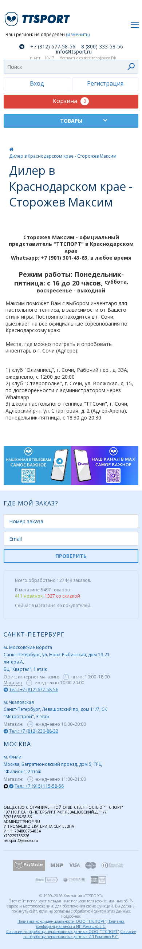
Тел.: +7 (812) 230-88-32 (33, 731)
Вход (37, 83)
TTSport (38, 16)
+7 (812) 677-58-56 (52, 46)
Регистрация (105, 83)
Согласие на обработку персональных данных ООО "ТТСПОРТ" (62, 931)
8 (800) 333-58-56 (102, 46)
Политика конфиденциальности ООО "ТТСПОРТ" (61, 921)
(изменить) (78, 34)
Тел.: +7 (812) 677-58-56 (33, 689)
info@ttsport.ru (74, 51)
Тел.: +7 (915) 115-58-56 (39, 786)
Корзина (69, 101)
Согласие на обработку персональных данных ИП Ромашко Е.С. (79, 934)
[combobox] (71, 67)
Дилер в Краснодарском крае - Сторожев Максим (63, 156)
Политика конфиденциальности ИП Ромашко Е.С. (80, 924)
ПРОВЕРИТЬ (71, 555)
